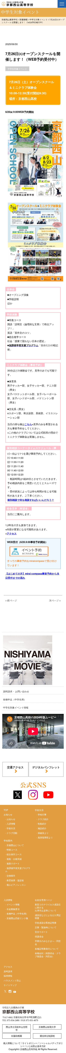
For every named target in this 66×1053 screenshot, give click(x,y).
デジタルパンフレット (46, 767)
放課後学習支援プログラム (17, 869)
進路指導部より (45, 837)
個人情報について (11, 1043)
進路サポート (13, 863)
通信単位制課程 (47, 1035)
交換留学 (11, 875)
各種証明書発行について (46, 948)
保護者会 (39, 936)
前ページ (12, 600)
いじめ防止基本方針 (36, 1046)
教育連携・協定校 (15, 880)
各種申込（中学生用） (14, 699)
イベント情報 (13, 904)
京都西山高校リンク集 (17, 918)
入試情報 (11, 823)
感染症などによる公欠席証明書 (48, 917)
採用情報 (8, 975)
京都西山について (15, 845)
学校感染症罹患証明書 (45, 922)
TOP (6, 810)
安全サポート (41, 931)
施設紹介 (42, 828)
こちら (28, 424)
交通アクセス (15, 767)
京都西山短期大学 (47, 1026)
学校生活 (11, 828)
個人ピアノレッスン (16, 884)
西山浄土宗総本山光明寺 (16, 1028)
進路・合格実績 (14, 858)
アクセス (12, 533)
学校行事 (42, 814)
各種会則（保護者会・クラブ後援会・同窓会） (48, 955)
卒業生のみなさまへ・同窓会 (48, 942)
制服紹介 (42, 823)
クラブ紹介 (43, 819)
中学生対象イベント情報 (15, 707)
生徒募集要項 (13, 909)
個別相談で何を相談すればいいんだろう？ (30, 500)
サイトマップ (10, 985)
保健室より (43, 832)
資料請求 (8, 971)
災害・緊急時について (45, 927)
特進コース (12, 849)
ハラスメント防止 (12, 980)
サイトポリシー (29, 1043)
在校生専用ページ (43, 899)
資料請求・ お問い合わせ (16, 691)
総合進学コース (14, 854)
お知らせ (11, 819)
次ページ (54, 600)
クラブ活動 (12, 832)
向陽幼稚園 (16, 1035)
